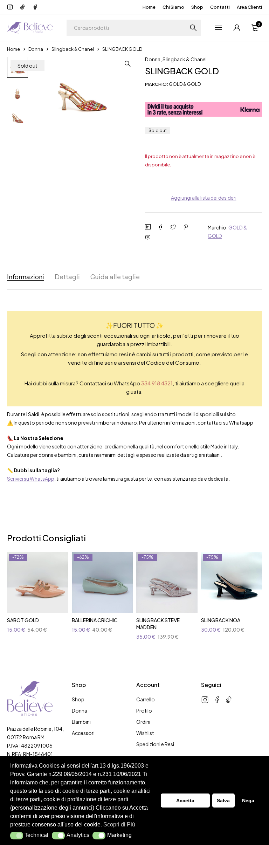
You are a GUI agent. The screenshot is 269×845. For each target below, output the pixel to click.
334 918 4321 (157, 383)
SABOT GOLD (23, 620)
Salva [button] (223, 800)
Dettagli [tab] (67, 277)
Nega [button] (248, 800)
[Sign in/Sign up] (237, 27)
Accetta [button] (185, 800)
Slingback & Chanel (72, 49)
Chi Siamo (173, 7)
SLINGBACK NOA (220, 620)
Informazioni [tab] (25, 277)
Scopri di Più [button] (119, 824)
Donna (35, 49)
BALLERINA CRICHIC (95, 620)
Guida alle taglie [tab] (115, 277)
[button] (16, 835)
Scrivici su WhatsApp (30, 478)
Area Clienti (249, 7)
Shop (197, 7)
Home (149, 7)
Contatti (220, 7)
